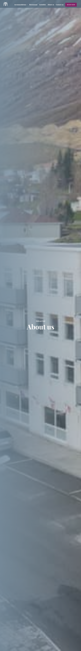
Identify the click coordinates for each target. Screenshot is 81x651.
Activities (42, 5)
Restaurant (33, 5)
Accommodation (20, 5)
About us (51, 5)
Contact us (60, 5)
